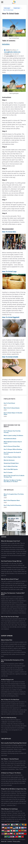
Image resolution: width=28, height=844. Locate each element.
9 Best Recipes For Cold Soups (9, 809)
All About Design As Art (7, 679)
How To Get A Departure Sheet (12, 500)
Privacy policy (16, 841)
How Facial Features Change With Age (11, 561)
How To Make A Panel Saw (11, 466)
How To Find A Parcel (9, 403)
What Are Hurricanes (9, 460)
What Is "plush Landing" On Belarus (13, 435)
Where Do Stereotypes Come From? (10, 541)
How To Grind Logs (9, 271)
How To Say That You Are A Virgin (10, 616)
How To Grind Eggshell (10, 317)
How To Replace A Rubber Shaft (12, 457)
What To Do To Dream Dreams (11, 408)
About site (3, 841)
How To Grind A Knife (10, 357)
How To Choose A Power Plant (12, 446)
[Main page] (14, 2)
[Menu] (2, 2)
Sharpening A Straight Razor (11, 463)
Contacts (9, 841)
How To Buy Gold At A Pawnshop (12, 505)
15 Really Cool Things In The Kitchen (11, 772)
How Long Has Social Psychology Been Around (13, 743)
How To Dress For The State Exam (10, 699)
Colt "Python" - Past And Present (10, 759)
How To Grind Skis (9, 232)
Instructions (5, 44)
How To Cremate (8, 472)
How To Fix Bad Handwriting (8, 717)
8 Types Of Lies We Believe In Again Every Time (13, 788)
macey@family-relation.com (12, 52)
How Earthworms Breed (10, 438)
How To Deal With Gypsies (11, 469)
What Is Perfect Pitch (6, 640)
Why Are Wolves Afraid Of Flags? (10, 579)
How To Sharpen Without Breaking (13, 449)
